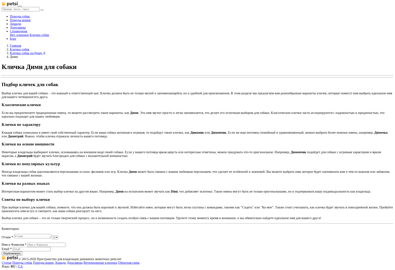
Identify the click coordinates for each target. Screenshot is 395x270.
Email (7, 249)
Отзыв (7, 237)
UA (20, 266)
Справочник (18, 31)
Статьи (7, 262)
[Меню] (20, 6)
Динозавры (18, 27)
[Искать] (42, 10)
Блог (13, 38)
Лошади (15, 24)
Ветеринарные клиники (100, 262)
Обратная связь (128, 262)
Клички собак (39, 35)
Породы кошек (20, 20)
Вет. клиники (19, 35)
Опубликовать (12, 253)
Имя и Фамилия (14, 244)
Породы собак (20, 16)
